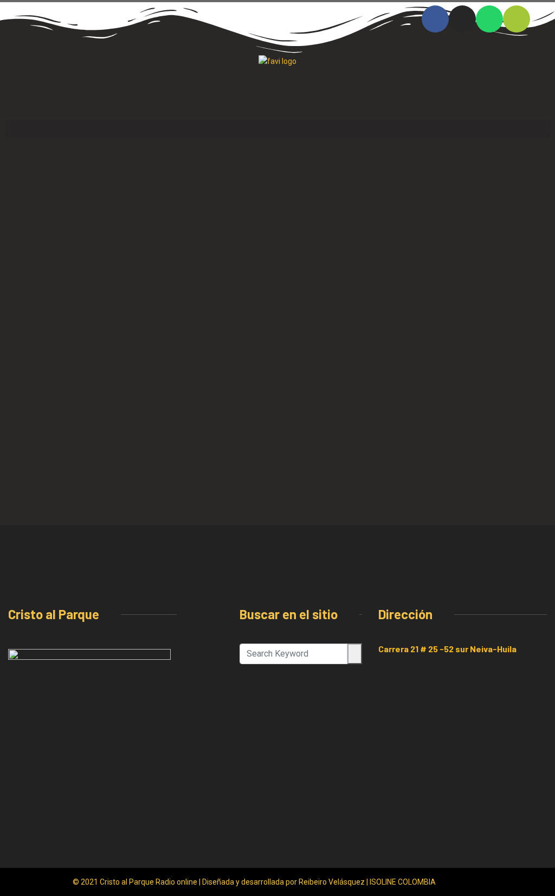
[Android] (516, 19)
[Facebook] (435, 19)
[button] (277, 129)
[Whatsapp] (489, 19)
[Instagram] (462, 19)
